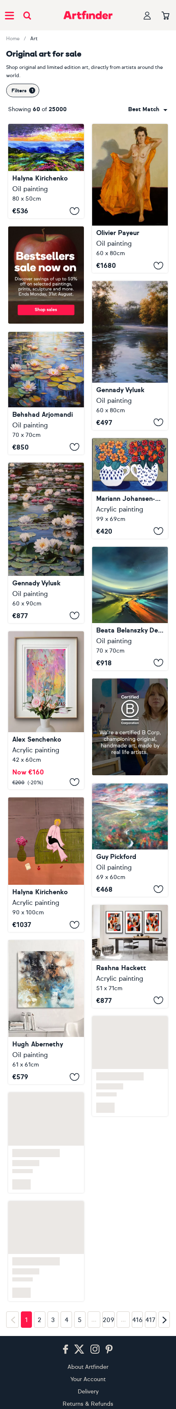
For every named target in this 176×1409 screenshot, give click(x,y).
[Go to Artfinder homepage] (88, 15)
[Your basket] (165, 16)
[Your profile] (147, 15)
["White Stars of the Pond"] (46, 543)
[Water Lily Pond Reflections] (46, 393)
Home (13, 38)
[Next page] (164, 1319)
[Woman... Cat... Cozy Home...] (46, 864)
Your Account (88, 1379)
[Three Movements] (130, 956)
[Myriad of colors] (130, 608)
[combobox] (148, 109)
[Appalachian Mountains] (46, 171)
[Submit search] (27, 15)
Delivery (88, 1391)
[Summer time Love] (130, 488)
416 (137, 1320)
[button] (148, 109)
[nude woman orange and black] (130, 198)
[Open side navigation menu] (9, 15)
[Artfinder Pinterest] (109, 1349)
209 (108, 1320)
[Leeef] (46, 1012)
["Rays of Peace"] (130, 355)
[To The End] (130, 839)
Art (34, 38)
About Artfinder (88, 1366)
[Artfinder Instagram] (94, 1349)
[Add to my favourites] (74, 211)
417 (150, 1320)
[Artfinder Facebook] (65, 1349)
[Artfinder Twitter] (79, 1349)
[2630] (46, 710)
